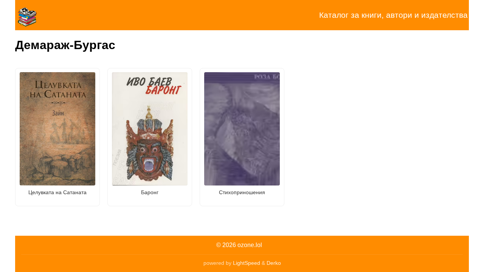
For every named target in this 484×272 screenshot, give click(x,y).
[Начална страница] (53, 15)
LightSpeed (246, 263)
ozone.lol (249, 245)
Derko (274, 263)
